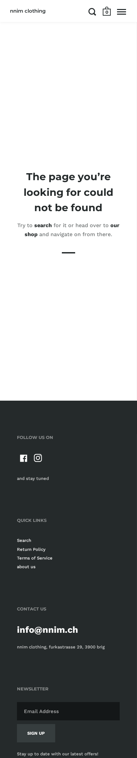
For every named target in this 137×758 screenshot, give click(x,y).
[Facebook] (23, 459)
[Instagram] (38, 459)
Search (24, 540)
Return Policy (31, 549)
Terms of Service (35, 558)
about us (26, 566)
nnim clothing (28, 11)
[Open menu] (121, 11)
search (43, 225)
